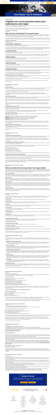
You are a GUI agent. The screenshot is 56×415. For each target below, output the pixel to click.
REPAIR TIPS (37, 2)
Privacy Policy (39, 411)
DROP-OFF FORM (42, 399)
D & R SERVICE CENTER (9, 19)
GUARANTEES (23, 406)
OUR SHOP (25, 2)
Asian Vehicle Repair (23, 401)
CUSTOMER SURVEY (42, 401)
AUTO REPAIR (31, 2)
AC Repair (23, 399)
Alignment (23, 400)
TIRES (23, 405)
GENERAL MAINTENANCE (33, 400)
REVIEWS (13, 399)
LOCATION (42, 400)
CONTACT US (42, 2)
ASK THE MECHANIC (42, 404)
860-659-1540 (46, 28)
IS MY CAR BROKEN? (33, 399)
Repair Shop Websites (23, 411)
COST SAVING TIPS (33, 401)
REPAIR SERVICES (23, 404)
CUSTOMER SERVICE (13, 400)
